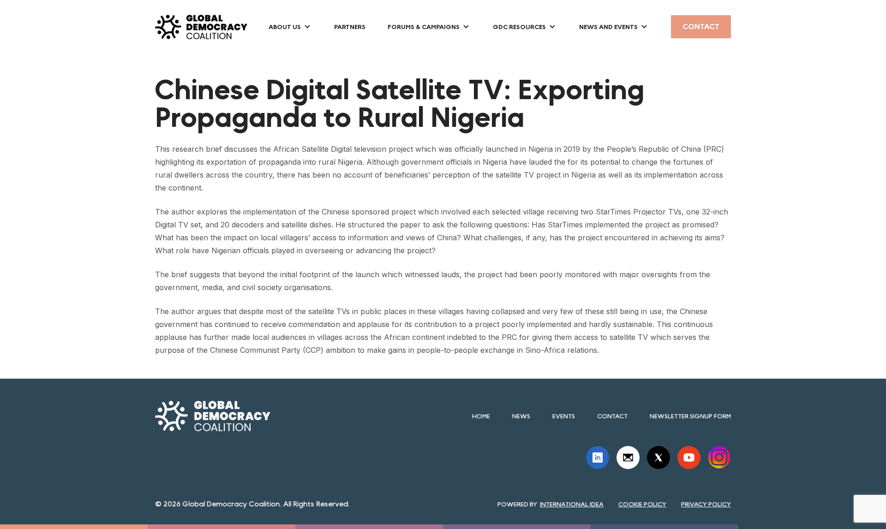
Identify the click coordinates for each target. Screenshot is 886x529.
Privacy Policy (706, 504)
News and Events (608, 27)
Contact (700, 26)
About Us (285, 27)
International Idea (572, 504)
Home (481, 416)
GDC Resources (519, 27)
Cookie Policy (642, 504)
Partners (349, 27)
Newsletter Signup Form (690, 416)
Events (563, 416)
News (521, 416)
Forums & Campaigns (424, 27)
